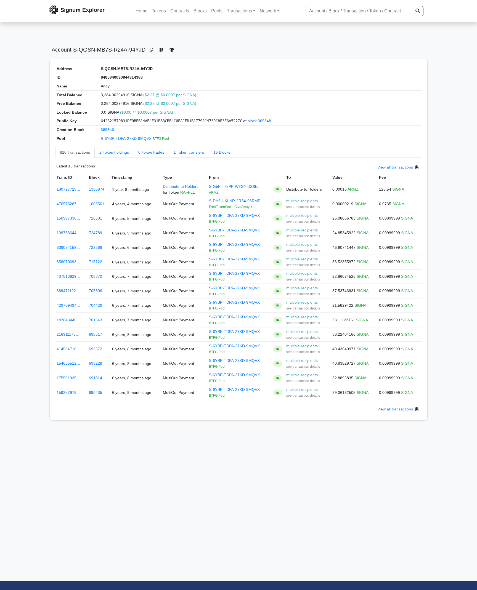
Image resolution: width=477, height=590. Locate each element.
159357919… (68, 392)
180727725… (68, 189)
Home (141, 11)
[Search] (417, 11)
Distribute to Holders (180, 186)
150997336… (68, 218)
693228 (95, 363)
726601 (95, 218)
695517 (95, 334)
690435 (95, 392)
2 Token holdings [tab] (114, 152)
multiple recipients (302, 201)
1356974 (96, 189)
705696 (95, 291)
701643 (95, 320)
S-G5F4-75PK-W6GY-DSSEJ (234, 186)
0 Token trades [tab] (151, 152)
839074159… (68, 247)
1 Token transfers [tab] (189, 152)
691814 (95, 378)
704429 (95, 305)
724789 (95, 233)
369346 (107, 129)
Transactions (239, 11)
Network (268, 11)
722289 (95, 247)
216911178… (68, 334)
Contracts (179, 11)
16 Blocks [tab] (221, 152)
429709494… (68, 305)
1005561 (96, 204)
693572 (95, 349)
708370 (95, 276)
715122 (95, 262)
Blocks (200, 11)
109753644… (68, 233)
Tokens (159, 11)
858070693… (68, 262)
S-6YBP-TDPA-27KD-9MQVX (127, 138)
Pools (216, 11)
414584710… (68, 349)
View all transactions (395, 167)
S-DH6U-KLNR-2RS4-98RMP (234, 201)
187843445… (68, 320)
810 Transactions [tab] (75, 152)
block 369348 (259, 121)
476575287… (68, 204)
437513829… (68, 276)
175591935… (68, 378)
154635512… (68, 363)
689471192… (68, 291)
